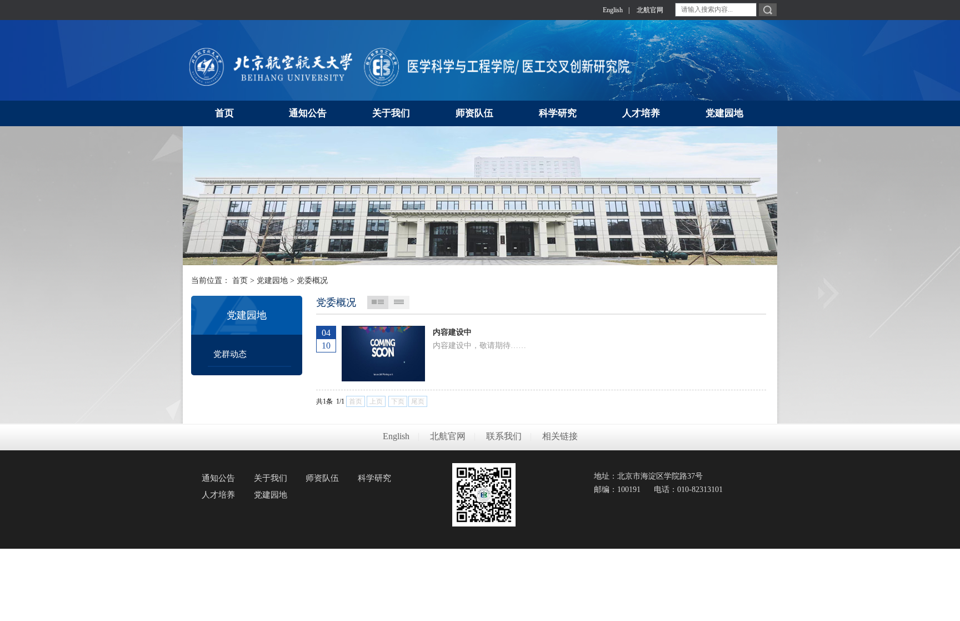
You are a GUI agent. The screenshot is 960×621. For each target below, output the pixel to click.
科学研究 (374, 478)
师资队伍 (322, 478)
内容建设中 (452, 332)
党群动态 (230, 354)
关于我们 (270, 478)
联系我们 (504, 436)
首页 (240, 280)
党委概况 (312, 280)
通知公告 (218, 478)
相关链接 (560, 436)
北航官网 (650, 10)
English (613, 10)
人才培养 (218, 494)
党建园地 (272, 280)
